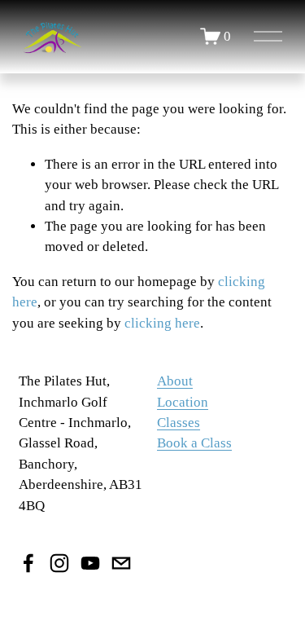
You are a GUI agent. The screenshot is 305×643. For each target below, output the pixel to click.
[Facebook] (28, 563)
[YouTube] (90, 563)
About (175, 381)
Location (182, 402)
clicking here (162, 323)
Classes (178, 422)
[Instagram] (59, 563)
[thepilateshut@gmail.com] (121, 563)
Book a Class (194, 443)
